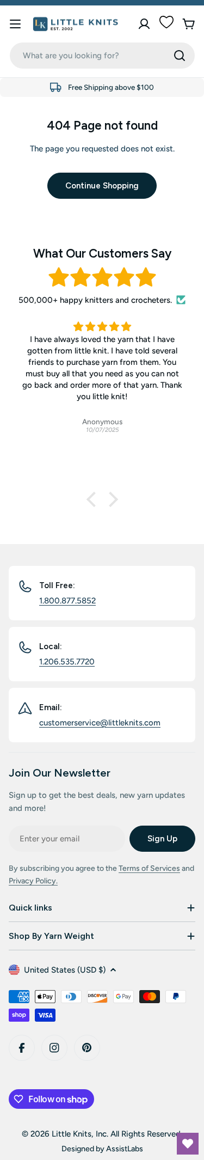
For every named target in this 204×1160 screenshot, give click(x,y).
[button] (93, 499)
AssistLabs (124, 1148)
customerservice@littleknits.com (99, 723)
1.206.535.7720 (67, 662)
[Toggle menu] (15, 23)
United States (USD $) (65, 970)
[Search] (179, 55)
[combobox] (102, 55)
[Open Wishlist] (188, 1144)
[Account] (144, 23)
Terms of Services (149, 868)
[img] (102, 277)
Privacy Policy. (33, 881)
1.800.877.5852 (67, 601)
